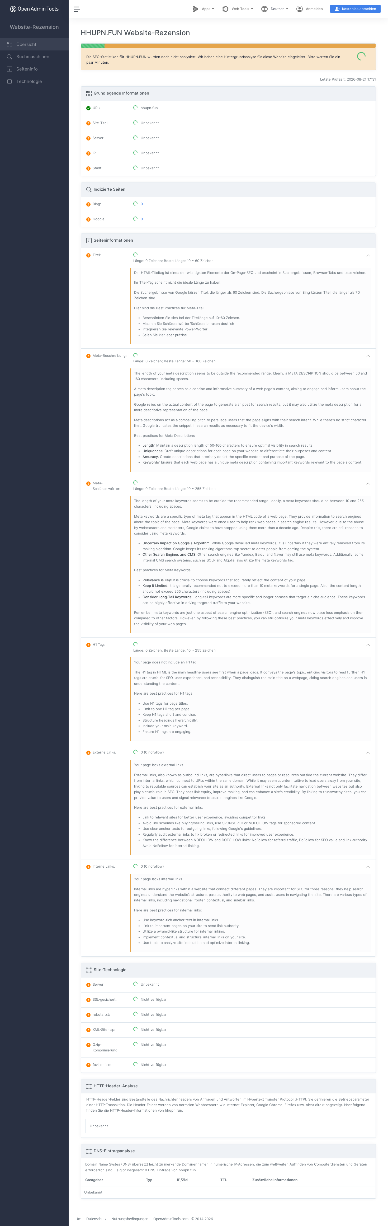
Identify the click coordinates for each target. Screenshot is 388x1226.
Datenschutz (96, 1218)
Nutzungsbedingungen (129, 1218)
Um (78, 1218)
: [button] (97, 255)
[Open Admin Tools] (34, 9)
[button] (253, 258)
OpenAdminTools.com (170, 1218)
